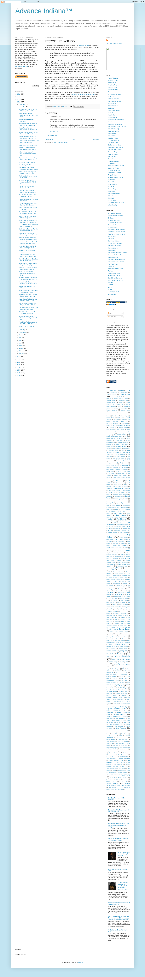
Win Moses (112, 787)
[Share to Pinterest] (83, 106)
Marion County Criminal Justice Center (118, 628)
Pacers (121, 676)
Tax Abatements (122, 754)
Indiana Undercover (122, 562)
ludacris (117, 621)
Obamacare (118, 670)
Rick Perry (109, 718)
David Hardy (121, 479)
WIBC (118, 785)
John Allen (125, 591)
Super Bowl (112, 749)
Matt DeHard (119, 642)
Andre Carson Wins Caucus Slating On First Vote (123, 854)
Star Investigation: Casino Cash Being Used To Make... (28, 308)
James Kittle (115, 575)
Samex (108, 730)
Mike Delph (123, 652)
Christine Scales (113, 450)
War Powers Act (123, 781)
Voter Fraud (109, 779)
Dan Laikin (127, 471)
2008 (19, 367)
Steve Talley (115, 745)
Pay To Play (120, 686)
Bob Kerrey (125, 423)
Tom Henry (122, 768)
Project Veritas (118, 697)
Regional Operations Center (116, 709)
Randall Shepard (125, 703)
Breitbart (110, 218)
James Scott (120, 579)
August (21, 335)
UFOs (128, 770)
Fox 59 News (112, 236)
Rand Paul (116, 703)
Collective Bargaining (115, 462)
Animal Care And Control (121, 398)
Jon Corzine (126, 596)
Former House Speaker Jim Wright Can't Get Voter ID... (28, 304)
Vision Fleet (126, 776)
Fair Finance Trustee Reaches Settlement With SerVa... (28, 268)
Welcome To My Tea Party (116, 203)
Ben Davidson (121, 414)
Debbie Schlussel (113, 99)
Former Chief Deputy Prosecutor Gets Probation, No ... (29, 141)
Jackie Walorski (117, 572)
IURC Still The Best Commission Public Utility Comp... (29, 225)
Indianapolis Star (113, 257)
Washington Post (113, 292)
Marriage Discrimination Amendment (116, 636)
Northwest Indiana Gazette (116, 166)
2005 (19, 375)
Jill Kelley (125, 583)
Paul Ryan (125, 684)
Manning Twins (119, 623)
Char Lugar (116, 444)
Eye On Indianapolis (114, 101)
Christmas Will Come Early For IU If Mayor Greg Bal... (28, 110)
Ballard (116, 408)
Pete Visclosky (110, 689)
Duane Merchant (111, 500)
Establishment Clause (112, 517)
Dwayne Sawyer (121, 503)
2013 (19, 102)
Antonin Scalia (110, 402)
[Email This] (74, 106)
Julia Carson (124, 600)
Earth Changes (116, 505)
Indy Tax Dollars (113, 138)
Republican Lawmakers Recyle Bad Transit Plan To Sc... (28, 158)
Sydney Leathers (114, 753)
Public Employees (118, 699)
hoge (126, 547)
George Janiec (126, 530)
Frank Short (117, 526)
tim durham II (121, 762)
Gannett (117, 530)
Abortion (121, 390)
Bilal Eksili (116, 419)
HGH (124, 545)
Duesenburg (119, 502)
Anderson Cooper (111, 394)
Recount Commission (115, 705)
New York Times (113, 264)
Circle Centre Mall (120, 454)
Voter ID (118, 779)
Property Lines (112, 175)
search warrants (111, 735)
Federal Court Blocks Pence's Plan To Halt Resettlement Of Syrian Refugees (118, 825)
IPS (109, 570)
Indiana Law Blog (113, 129)
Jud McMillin (114, 600)
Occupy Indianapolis (121, 672)
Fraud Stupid (112, 103)
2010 (19, 362)
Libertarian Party (110, 615)
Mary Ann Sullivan (120, 640)
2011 (19, 359)
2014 (19, 99)
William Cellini (126, 785)
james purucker (110, 579)
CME (128, 460)
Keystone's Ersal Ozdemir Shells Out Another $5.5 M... (28, 191)
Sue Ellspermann (125, 747)
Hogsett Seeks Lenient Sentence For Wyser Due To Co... (28, 317)
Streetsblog (111, 191)
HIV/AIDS (119, 547)
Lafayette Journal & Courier (116, 259)
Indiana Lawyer (113, 248)
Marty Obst (109, 640)
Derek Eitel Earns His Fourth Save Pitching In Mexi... (27, 246)
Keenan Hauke (124, 604)
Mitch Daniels (122, 656)
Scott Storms (124, 734)
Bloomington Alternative (115, 215)
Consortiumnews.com (115, 222)
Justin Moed (121, 602)
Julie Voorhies (110, 602)
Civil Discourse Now (114, 94)
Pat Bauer (124, 680)
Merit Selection (124, 646)
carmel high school (122, 442)
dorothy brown (118, 498)
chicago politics (117, 448)
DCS (125, 484)
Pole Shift (109, 693)
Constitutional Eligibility (112, 465)
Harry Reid (115, 543)
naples (108, 663)
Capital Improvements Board (114, 436)
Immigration (121, 551)
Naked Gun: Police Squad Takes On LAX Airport (27, 312)
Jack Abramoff (121, 570)
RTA (122, 724)
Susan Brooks (124, 749)
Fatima (114, 521)
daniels (108, 477)
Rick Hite (125, 716)
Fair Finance (121, 519)
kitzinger (121, 608)
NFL (123, 669)
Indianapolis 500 (111, 564)
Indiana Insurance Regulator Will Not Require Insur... (27, 172)
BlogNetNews (112, 87)
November (22, 107)
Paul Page (116, 684)
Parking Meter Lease (112, 680)
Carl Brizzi (120, 438)
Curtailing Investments (122, 469)
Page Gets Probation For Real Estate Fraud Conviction (28, 295)
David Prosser (120, 483)
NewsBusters (112, 159)
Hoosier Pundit (112, 117)
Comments (112, 317)
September (22, 332)
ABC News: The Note (114, 213)
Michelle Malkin (113, 154)
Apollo (120, 402)
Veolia (110, 776)
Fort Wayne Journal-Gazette (116, 232)
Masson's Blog (112, 152)
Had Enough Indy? (114, 110)
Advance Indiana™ (43, 11)
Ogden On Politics (113, 168)
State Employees (111, 741)
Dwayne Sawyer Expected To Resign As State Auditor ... (28, 124)
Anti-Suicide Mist (123, 400)
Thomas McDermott (124, 758)
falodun (108, 521)
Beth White (120, 417)
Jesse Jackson (116, 583)
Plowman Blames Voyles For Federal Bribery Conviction (28, 238)
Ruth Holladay (112, 184)
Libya (126, 615)
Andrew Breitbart (117, 396)
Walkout (125, 779)
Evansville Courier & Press (116, 229)
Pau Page (122, 682)
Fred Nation (117, 528)
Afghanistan (124, 392)
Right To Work (116, 720)
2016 (19, 94)
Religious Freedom (112, 710)
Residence (124, 710)
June (20, 340)
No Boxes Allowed (113, 161)
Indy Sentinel (112, 133)
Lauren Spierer (112, 611)
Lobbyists (122, 619)
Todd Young (124, 766)
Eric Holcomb (121, 511)
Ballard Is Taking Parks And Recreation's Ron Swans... (28, 148)
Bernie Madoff (110, 417)
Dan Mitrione (112, 473)
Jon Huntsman (112, 598)
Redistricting (123, 707)
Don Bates (109, 496)
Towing (114, 770)
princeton (108, 697)
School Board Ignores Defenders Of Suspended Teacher (118, 839)
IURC (113, 570)
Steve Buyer (109, 743)
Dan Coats (118, 471)
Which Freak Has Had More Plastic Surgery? (27, 217)
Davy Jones (117, 484)
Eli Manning (109, 509)
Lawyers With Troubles (115, 149)
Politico (110, 271)
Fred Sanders (126, 528)
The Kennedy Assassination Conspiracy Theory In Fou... (28, 137)
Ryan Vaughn (121, 728)
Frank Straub (126, 526)
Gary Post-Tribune (113, 241)
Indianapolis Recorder (115, 255)
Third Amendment (111, 758)
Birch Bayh (124, 421)
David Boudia (126, 477)
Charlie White (121, 446)
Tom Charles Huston (111, 768)
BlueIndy (115, 423)
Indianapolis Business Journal (117, 252)
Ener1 (116, 509)
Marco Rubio (123, 625)
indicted (108, 568)
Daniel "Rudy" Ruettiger (121, 475)
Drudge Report (112, 227)
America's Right (113, 80)
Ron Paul (127, 722)
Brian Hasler (120, 429)
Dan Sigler (121, 473)
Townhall (111, 198)
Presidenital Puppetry (114, 173)
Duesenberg (109, 502)
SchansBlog (112, 189)
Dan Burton (109, 471)
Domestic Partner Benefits (120, 494)
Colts (126, 462)
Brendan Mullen (123, 427)
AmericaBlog (112, 83)
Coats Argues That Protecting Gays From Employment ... (28, 264)
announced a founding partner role (83, 94)
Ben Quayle (115, 415)
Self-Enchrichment (122, 737)
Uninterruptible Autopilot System (118, 772)
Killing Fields (112, 608)
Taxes (108, 756)
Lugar (122, 621)
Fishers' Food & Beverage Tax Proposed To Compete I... (28, 221)
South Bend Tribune (114, 275)
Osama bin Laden (111, 676)
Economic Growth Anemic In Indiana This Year (27, 187)
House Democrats (111, 549)
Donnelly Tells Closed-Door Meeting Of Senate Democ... (28, 282)
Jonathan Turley (113, 143)
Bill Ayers (123, 419)
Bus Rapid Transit (120, 435)
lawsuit (108, 613)
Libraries (120, 615)
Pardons (115, 678)
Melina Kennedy (120, 644)
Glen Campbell (124, 532)
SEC (120, 735)
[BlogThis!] (77, 106)
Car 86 (126, 436)
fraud (110, 528)
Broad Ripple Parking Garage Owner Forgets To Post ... (28, 299)
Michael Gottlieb (111, 650)
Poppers (124, 695)
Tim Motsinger (118, 764)
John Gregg (118, 594)
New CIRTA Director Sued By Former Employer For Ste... (28, 212)
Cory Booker (124, 467)
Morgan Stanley (113, 661)
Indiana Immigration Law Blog (117, 126)
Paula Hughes (110, 686)
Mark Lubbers (126, 633)
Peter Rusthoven (122, 689)
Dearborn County (111, 486)
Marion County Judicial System (119, 631)
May (20, 343)
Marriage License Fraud (112, 638)
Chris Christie (126, 448)
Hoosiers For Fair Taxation (116, 119)
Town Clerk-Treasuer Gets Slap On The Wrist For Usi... (28, 259)
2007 (19, 370)
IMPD (128, 551)
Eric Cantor (112, 511)
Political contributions (121, 693)
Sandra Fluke (115, 730)
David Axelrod (116, 477)
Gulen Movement (119, 541)
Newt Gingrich (116, 669)
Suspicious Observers (115, 278)
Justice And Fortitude (114, 145)
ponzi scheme (111, 695)
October (21, 330)
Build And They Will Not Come (28, 145)
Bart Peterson (123, 412)
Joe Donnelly (124, 587)
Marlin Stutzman (123, 635)
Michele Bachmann (111, 652)
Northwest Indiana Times (115, 269)
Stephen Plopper (123, 741)
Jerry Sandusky (119, 581)
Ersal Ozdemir (121, 515)
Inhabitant (127, 568)
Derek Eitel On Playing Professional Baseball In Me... (27, 273)
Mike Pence (120, 654)
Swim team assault (125, 751)
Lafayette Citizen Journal (115, 147)
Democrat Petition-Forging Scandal (118, 488)
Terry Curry (123, 756)
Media (110, 644)
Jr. (107, 600)
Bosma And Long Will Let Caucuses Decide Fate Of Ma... (27, 182)
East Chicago (126, 505)
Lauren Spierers (123, 611)
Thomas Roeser (113, 760)
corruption (115, 467)
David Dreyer (111, 479)
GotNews (111, 108)
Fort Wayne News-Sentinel (116, 234)
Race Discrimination (119, 701)
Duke (126, 502)
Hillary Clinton (110, 547)
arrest (119, 406)
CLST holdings (120, 460)
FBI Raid (120, 521)
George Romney (112, 532)
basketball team (110, 414)
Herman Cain (116, 545)
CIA (123, 450)
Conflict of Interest (111, 463)
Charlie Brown (110, 446)
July (20, 337)
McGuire (127, 642)
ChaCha (108, 444)
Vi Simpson (117, 776)
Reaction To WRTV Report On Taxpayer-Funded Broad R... (28, 278)
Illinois (114, 551)
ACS (128, 390)
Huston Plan (121, 549)
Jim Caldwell (109, 585)
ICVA (109, 551)
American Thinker (113, 85)
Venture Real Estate (111, 774)
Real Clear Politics (114, 273)
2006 (19, 373)
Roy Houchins (114, 724)
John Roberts (117, 596)
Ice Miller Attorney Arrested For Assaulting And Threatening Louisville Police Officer (122, 887)
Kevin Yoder (126, 606)
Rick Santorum (120, 718)
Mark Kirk (117, 633)
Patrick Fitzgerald (111, 682)
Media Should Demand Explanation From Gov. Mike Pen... (28, 115)
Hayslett (123, 543)
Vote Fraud (122, 778)
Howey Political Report (115, 243)
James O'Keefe (113, 577)
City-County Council (119, 456)
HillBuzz (110, 113)
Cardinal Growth (110, 438)
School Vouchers (111, 732)
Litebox (123, 617)
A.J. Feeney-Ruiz (111, 390)
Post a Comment (53, 135)
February (22, 351)
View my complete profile (114, 43)
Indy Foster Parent (113, 131)
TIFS (122, 760)
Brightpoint (117, 431)
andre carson (125, 394)
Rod (124, 720)
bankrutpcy (124, 408)
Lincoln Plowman (111, 617)
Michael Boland (110, 648)
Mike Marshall (110, 654)
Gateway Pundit (113, 106)
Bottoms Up (113, 427)
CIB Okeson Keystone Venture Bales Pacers (118, 452)
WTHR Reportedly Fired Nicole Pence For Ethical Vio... (28, 133)
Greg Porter (109, 539)
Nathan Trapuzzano (117, 663)
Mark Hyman (109, 633)
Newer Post (49, 139)
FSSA (110, 530)
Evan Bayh (109, 519)
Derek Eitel (112, 492)
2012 (19, 357)
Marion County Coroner (113, 627)
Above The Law (113, 78)
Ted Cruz (114, 756)
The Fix (110, 196)
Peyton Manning (111, 692)
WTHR (110, 289)
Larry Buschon (119, 610)
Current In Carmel (113, 225)
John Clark (121, 592)
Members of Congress (112, 646)
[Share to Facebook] (81, 106)
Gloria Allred (109, 535)
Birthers (108, 423)
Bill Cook (115, 421)
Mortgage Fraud (124, 661)
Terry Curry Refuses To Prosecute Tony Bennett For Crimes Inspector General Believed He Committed (118, 918)
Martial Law (125, 638)
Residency (109, 712)
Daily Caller (111, 96)
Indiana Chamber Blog (115, 124)
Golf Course (119, 535)
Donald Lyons (119, 496)
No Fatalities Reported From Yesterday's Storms (27, 195)
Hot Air (110, 122)
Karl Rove (115, 604)
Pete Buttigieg (124, 688)
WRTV (110, 287)
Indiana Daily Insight (114, 245)
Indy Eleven (117, 568)
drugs (126, 498)
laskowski (127, 610)
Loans (115, 619)
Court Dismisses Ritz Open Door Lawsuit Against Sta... (28, 255)
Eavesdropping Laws (113, 507)
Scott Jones (121, 732)
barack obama (111, 410)
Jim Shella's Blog (113, 140)
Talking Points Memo (114, 193)
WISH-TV (111, 285)
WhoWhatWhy (112, 205)
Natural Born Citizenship (117, 667)
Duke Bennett (110, 503)
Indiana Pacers (119, 556)
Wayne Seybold (112, 783)
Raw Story (111, 179)
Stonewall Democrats (112, 747)
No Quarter (111, 163)
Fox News (111, 239)
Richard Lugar (119, 714)
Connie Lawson (124, 463)
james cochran (119, 573)
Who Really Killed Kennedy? (27, 165)
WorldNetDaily (112, 294)
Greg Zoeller (119, 539)
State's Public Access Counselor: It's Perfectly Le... (28, 128)
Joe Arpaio (115, 587)
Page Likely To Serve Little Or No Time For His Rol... (28, 322)
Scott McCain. (115, 734)
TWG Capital (121, 770)
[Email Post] (70, 106)
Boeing (108, 425)
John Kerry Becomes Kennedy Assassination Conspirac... (28, 242)
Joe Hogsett (110, 589)
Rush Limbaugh (119, 726)
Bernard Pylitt (124, 415)
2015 (19, 96)
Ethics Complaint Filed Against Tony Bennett (28, 208)
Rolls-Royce (118, 722)
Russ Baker (111, 182)
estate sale (124, 517)
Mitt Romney (126, 659)
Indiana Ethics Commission (116, 552)
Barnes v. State (125, 410)
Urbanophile (112, 200)
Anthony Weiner (111, 400)
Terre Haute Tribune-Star (115, 280)
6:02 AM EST (54, 131)
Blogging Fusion (113, 89)
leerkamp (115, 613)
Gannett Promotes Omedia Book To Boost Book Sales (29, 291)
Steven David (124, 745)
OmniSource (123, 674)
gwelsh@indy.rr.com (21, 66)
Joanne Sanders (120, 585)
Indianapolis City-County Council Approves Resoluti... (28, 234)
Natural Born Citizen (122, 665)
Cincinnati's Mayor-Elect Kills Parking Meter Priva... (27, 204)
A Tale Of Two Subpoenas (26, 326)
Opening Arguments (114, 170)
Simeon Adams (122, 739)
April (20, 345)
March (21, 348)
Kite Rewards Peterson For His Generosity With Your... (28, 229)
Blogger (80, 962)
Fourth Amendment (122, 524)
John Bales (110, 592)
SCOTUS (111, 186)
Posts (111, 313)
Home (73, 139)
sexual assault (110, 739)
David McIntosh (118, 481)
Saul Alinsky (125, 730)
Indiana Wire (112, 250)
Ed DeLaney (124, 507)
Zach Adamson (119, 789)
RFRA (119, 712)
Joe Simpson (117, 591)
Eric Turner (118, 513)
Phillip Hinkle (124, 691)
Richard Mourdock (113, 716)
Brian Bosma (110, 429)
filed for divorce (83, 45)
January (21, 353)
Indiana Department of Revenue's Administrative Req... (27, 153)
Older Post (96, 139)
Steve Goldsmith (119, 743)
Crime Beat (109, 469)
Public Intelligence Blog (115, 177)
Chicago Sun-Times (114, 220)
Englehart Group (125, 509)
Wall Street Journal (111, 781)
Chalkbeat (111, 92)
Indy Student (112, 136)
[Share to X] (79, 106)
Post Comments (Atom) (61, 142)
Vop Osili (112, 778)
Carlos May (119, 440)
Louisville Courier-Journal (116, 262)
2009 (19, 365)
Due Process (123, 500)
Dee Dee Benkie (123, 486)
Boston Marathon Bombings (121, 425)
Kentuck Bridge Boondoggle (113, 606)
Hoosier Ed (111, 115)
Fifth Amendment (118, 522)
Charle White (124, 444)
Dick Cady (121, 492)
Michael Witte (123, 650)
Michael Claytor (123, 648)
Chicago (108, 448)
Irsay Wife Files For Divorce (27, 162)
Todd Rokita (116, 766)
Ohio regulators (111, 674)
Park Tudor (123, 678)
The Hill (110, 282)
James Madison (125, 575)
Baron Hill (112, 412)
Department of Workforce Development (119, 490)
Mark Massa (112, 635)
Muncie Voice (112, 156)
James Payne (124, 577)
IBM (129, 549)
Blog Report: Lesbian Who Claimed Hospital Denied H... (28, 168)
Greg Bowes (124, 537)
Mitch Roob (115, 659)
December (22, 104)
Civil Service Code (118, 458)
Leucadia (123, 613)
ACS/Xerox (114, 392)
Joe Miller (121, 589)
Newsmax (111, 266)
